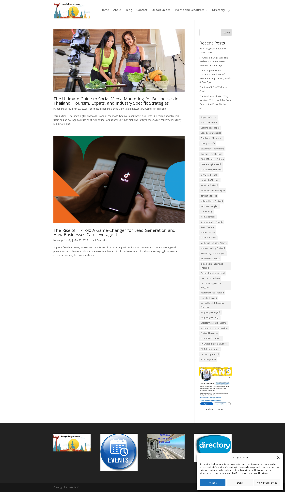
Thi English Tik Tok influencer (214, 343)
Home (105, 10)
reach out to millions (210, 278)
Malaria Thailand (208, 237)
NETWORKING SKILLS (210, 258)
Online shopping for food (213, 273)
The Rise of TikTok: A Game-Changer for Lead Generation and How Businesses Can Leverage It (114, 232)
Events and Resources (190, 10)
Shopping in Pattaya (210, 317)
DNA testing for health (211, 164)
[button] (278, 457)
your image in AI (208, 359)
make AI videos (208, 232)
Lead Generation (122, 108)
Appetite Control (208, 117)
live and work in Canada (212, 222)
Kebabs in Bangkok (210, 206)
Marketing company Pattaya (214, 243)
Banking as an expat (210, 127)
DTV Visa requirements (211, 169)
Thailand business (209, 333)
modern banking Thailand (213, 248)
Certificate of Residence (212, 138)
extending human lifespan (213, 190)
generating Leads (209, 195)
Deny (240, 482)
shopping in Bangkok (210, 312)
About (117, 10)
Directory (218, 10)
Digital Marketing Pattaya (212, 159)
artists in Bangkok (209, 122)
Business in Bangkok (101, 108)
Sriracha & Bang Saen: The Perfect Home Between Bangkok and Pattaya (213, 61)
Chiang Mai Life (208, 143)
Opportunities (161, 10)
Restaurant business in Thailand (149, 108)
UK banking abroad (210, 354)
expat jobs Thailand (210, 180)
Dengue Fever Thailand (211, 154)
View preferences (267, 482)
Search (226, 32)
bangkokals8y (64, 108)
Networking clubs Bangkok (213, 253)
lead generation (208, 216)
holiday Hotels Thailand (212, 201)
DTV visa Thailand (209, 175)
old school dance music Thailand (212, 265)
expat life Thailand (209, 185)
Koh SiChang (206, 211)
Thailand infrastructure (211, 338)
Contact (141, 10)
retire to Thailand (209, 298)
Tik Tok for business (210, 349)
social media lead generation (214, 328)
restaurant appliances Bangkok (211, 285)
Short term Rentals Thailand (213, 322)
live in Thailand (208, 227)
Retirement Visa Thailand (212, 292)
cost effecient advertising (212, 148)
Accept (213, 482)
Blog (129, 10)
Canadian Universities (211, 132)
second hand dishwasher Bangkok (212, 305)
